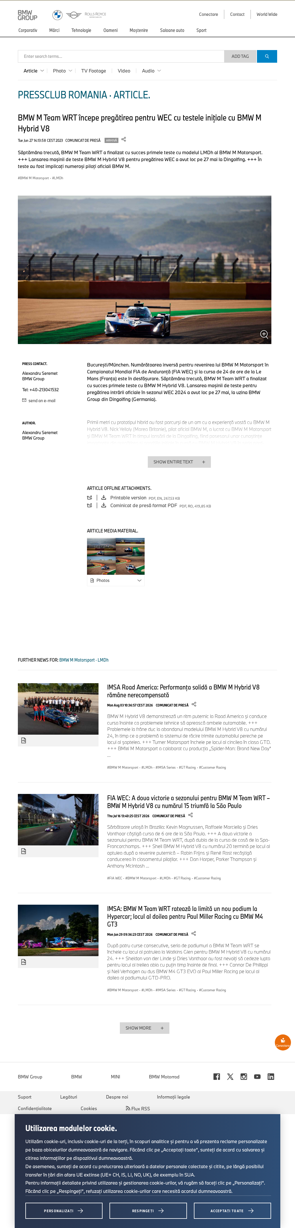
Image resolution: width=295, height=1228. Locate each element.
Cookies (89, 1108)
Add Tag (240, 56)
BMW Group (30, 1077)
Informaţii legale (173, 1097)
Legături (68, 1097)
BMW (76, 1077)
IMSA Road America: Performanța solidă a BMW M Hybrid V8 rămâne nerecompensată (183, 691)
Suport (24, 1097)
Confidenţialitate (35, 1108)
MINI (115, 1077)
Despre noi (117, 1097)
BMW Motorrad (164, 1077)
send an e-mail (41, 400)
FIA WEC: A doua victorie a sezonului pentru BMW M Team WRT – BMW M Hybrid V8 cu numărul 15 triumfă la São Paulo (188, 801)
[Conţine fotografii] (23, 740)
